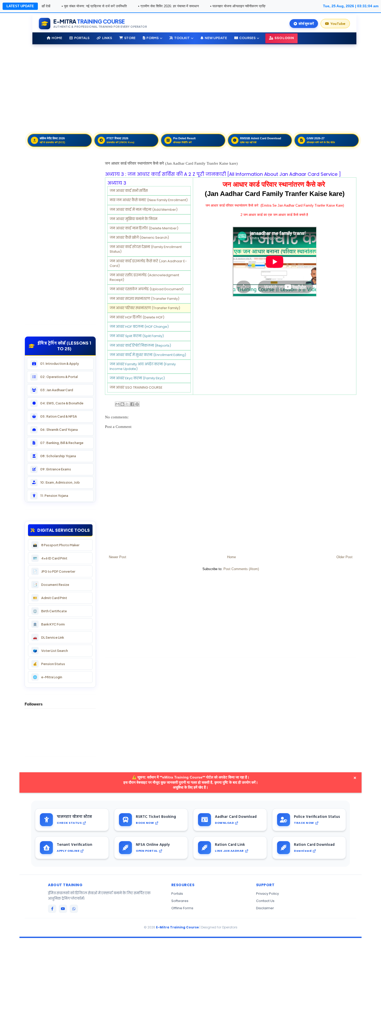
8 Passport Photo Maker (56, 545)
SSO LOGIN (284, 38)
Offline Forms (182, 908)
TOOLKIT (182, 38)
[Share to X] (127, 404)
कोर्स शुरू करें (306, 23)
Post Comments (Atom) (241, 569)
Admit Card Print (50, 598)
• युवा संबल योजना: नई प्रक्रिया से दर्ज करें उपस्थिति (69, 6)
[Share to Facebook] (132, 404)
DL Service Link (48, 637)
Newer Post (117, 557)
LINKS (107, 38)
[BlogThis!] (122, 404)
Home (231, 557)
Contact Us (265, 901)
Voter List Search (50, 651)
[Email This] (117, 404)
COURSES (247, 38)
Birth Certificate (50, 611)
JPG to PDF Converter (54, 571)
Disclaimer (265, 908)
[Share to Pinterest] (137, 404)
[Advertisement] (180, 87)
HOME (57, 38)
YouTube (337, 23)
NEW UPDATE (216, 38)
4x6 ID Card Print (50, 558)
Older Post (344, 557)
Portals (177, 894)
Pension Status (49, 664)
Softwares (179, 901)
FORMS (152, 38)
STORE (130, 38)
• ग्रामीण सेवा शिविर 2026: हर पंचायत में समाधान (143, 6)
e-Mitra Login (47, 677)
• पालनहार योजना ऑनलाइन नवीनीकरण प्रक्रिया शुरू (217, 6)
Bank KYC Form (49, 624)
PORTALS (81, 38)
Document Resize (51, 585)
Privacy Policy (267, 894)
